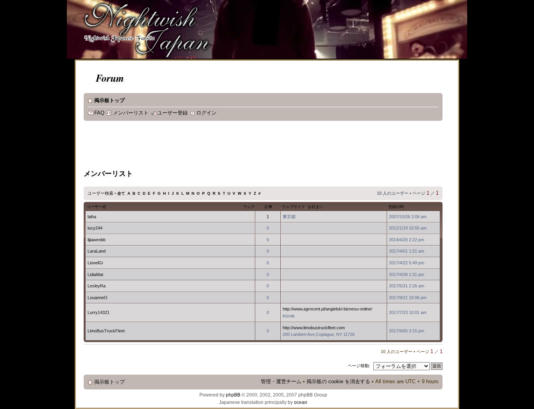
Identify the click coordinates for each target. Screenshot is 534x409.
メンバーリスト (131, 113)
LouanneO (98, 297)
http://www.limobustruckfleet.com (314, 327)
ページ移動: (359, 365)
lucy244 (95, 228)
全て (121, 193)
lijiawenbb (97, 239)
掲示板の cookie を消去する (338, 381)
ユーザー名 (96, 206)
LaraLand (97, 251)
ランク (249, 206)
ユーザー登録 (172, 113)
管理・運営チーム (281, 381)
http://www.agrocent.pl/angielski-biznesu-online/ (327, 309)
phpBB (233, 395)
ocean (300, 402)
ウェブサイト (293, 206)
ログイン (206, 113)
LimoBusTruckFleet (106, 330)
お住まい (315, 206)
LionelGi (95, 262)
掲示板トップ (109, 100)
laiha (92, 216)
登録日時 (396, 206)
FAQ (99, 113)
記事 (268, 206)
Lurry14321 (98, 312)
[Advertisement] (226, 146)
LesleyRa (97, 285)
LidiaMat (95, 274)
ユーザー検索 (100, 193)
